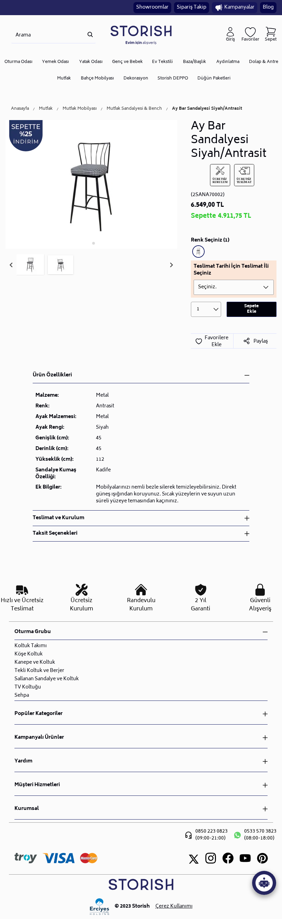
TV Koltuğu (27, 687)
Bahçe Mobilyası (97, 78)
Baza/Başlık (194, 62)
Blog (268, 7)
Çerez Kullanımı (174, 906)
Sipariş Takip (191, 7)
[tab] (89, 243)
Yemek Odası (55, 62)
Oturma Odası (18, 62)
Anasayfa (20, 109)
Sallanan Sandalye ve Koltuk (46, 679)
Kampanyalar (239, 7)
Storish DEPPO (173, 78)
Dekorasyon (135, 78)
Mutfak (64, 78)
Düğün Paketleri (213, 78)
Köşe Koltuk (28, 654)
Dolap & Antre (263, 62)
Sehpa (21, 695)
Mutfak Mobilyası (80, 109)
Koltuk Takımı (30, 646)
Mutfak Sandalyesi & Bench (134, 109)
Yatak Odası (90, 62)
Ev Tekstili (162, 62)
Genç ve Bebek (127, 62)
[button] (30, 265)
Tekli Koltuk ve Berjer (39, 670)
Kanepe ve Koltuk (34, 662)
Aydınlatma (227, 62)
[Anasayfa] (141, 35)
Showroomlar (152, 7)
